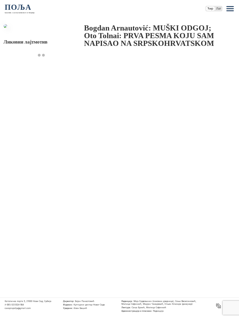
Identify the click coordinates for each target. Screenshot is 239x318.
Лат (218, 8)
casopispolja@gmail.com (18, 308)
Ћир (210, 8)
